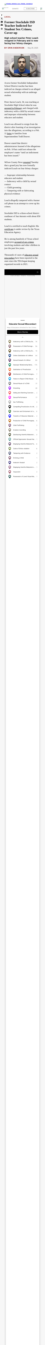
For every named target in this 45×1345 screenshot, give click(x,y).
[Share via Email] (1, 25)
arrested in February (13, 108)
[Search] (41, 8)
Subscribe (30, 9)
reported (27, 162)
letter (9, 133)
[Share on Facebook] (1, 15)
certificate (8, 229)
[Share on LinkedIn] (1, 22)
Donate (15, 9)
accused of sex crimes (24, 242)
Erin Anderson (16, 48)
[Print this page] (1, 28)
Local (7, 17)
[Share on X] (1, 18)
